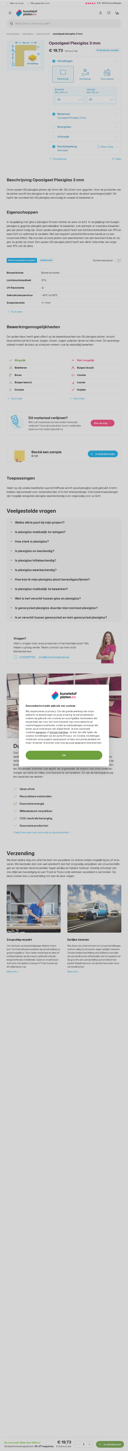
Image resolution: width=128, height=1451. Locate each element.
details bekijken (59, 732)
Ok (64, 755)
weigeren (41, 732)
